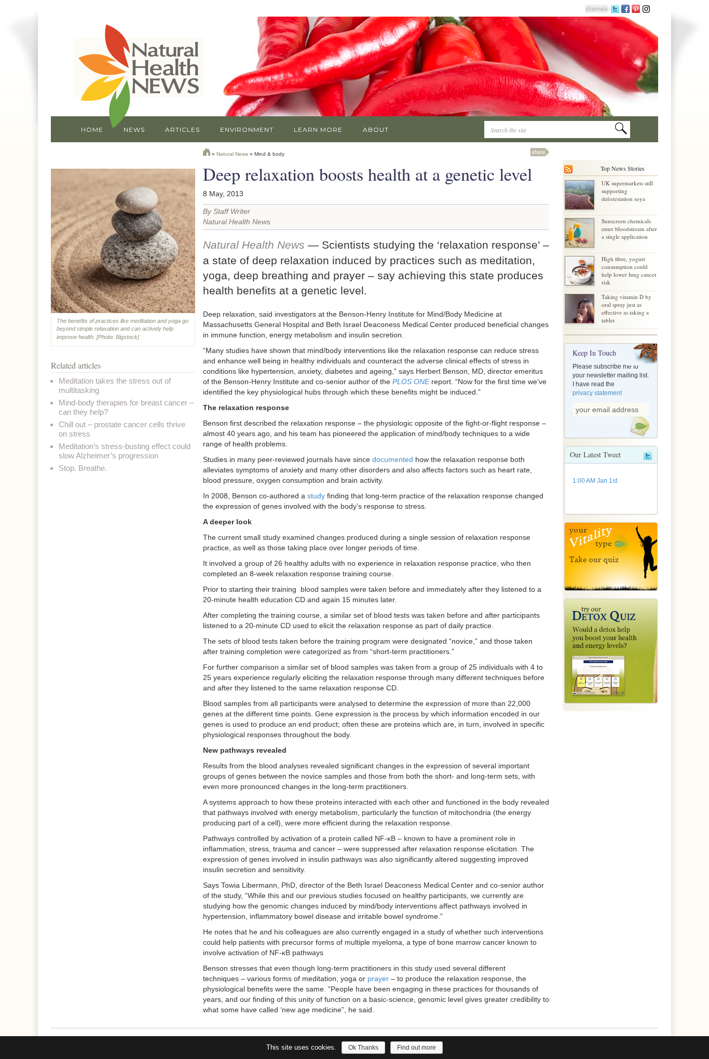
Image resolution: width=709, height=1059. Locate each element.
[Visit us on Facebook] (625, 8)
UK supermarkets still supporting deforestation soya (627, 190)
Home (92, 129)
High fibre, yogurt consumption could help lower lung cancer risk (629, 270)
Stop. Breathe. (83, 468)
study (316, 496)
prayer (378, 978)
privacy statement (597, 393)
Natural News (232, 154)
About (376, 129)
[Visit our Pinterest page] (636, 8)
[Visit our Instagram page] (646, 8)
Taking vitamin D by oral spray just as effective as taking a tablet (626, 308)
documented (392, 459)
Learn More (318, 129)
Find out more (416, 1047)
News (134, 129)
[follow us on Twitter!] (615, 8)
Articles (182, 129)
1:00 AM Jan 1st (594, 480)
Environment (247, 129)
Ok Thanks (363, 1047)
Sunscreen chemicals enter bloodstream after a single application (629, 228)
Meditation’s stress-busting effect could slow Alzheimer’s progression (124, 451)
